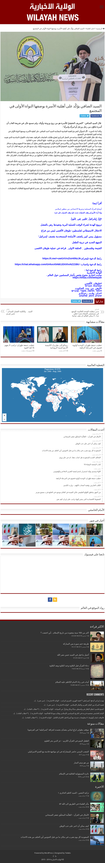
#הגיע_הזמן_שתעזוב (90, 295)
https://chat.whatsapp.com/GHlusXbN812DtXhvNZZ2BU (47, 264)
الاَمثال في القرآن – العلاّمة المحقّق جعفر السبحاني (67, 815)
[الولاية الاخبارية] (52, 6)
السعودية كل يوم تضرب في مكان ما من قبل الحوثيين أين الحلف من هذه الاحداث (55, 837)
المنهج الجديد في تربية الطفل (87, 242)
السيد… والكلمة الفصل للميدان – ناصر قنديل (19, 312)
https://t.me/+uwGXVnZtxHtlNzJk (61, 258)
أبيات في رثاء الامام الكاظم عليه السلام (72, 682)
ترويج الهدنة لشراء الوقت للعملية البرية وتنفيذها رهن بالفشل (71, 224)
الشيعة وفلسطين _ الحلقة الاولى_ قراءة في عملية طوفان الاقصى (68, 248)
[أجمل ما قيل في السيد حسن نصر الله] (97, 658)
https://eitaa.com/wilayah (87, 277)
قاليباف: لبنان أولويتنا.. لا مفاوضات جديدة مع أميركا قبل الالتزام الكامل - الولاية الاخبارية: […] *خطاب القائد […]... (63, 718)
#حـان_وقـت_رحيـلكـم (90, 293)
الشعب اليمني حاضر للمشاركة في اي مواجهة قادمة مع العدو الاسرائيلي (58, 751)
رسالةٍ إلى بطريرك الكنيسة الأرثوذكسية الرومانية (56, 346)
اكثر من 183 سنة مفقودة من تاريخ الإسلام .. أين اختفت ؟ (65, 633)
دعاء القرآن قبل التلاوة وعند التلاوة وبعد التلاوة (69, 665)
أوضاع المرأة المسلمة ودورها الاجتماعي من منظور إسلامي (78, 209)
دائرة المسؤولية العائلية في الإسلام (74, 774)
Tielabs (68, 853)
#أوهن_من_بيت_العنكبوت (88, 288)
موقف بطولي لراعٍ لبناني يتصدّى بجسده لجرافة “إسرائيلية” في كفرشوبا (58, 730)
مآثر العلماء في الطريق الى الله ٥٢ (74, 804)
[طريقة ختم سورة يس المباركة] (97, 647)
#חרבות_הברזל (93, 286)
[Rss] (55, 599)
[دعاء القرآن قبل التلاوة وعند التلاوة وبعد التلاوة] (97, 671)
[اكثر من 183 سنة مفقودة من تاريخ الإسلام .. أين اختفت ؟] (97, 636)
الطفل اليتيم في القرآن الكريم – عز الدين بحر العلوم (66, 741)
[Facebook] (50, 599)
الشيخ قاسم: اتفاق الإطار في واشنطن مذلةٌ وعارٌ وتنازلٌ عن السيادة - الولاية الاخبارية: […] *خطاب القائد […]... (64, 709)
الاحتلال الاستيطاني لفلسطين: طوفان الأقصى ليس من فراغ (71, 230)
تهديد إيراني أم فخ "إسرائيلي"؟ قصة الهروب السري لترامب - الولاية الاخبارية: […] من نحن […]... (69, 701)
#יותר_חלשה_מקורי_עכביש (87, 290)
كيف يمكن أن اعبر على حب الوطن (74, 826)
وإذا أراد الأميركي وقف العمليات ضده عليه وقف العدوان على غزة (78, 213)
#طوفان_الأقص (94, 283)
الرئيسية (99, 29)
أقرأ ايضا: (97, 203)
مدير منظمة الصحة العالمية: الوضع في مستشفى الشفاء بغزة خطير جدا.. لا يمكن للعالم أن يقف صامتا (85, 313)
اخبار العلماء (90, 29)
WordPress (48, 853)
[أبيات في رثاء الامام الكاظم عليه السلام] (97, 685)
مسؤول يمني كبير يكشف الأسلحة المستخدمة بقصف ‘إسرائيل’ (70, 236)
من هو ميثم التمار (81, 762)
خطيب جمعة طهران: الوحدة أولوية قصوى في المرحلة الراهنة (87, 346)
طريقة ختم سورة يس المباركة (76, 644)
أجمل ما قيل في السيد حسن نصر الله (73, 655)
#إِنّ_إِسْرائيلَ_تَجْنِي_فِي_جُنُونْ (86, 219)
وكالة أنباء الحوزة (95, 131)
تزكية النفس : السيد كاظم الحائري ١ (73, 793)
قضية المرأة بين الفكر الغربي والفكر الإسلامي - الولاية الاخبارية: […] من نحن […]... (73, 705)
